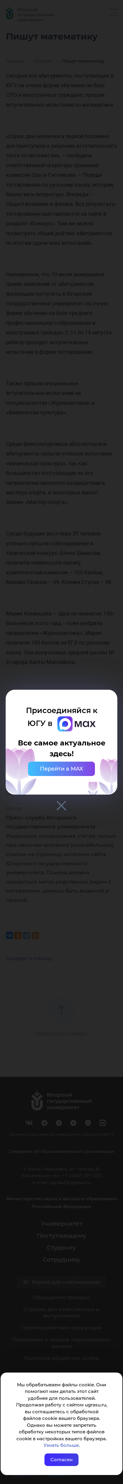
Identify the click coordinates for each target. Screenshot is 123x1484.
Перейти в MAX (61, 769)
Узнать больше (61, 1445)
